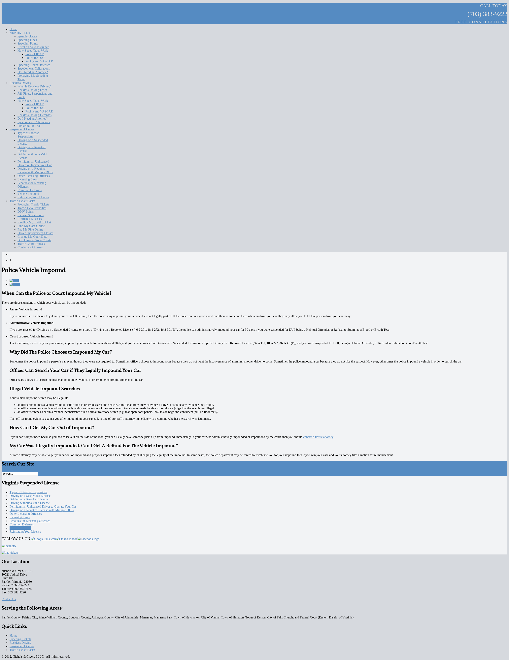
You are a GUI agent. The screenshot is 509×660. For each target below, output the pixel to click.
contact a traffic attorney (318, 437)
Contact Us (9, 599)
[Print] (14, 280)
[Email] (15, 284)
